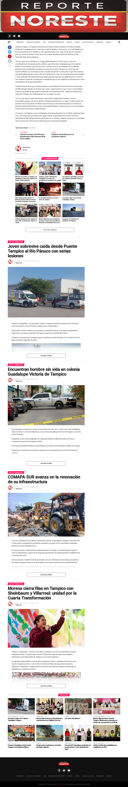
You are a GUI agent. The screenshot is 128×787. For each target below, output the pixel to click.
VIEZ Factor (62, 784)
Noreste (69, 42)
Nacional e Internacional (56, 42)
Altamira (33, 127)
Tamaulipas (99, 42)
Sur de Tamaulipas (88, 42)
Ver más (108, 42)
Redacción (26, 147)
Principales (20, 42)
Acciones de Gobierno (33, 42)
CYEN (44, 42)
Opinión (77, 42)
